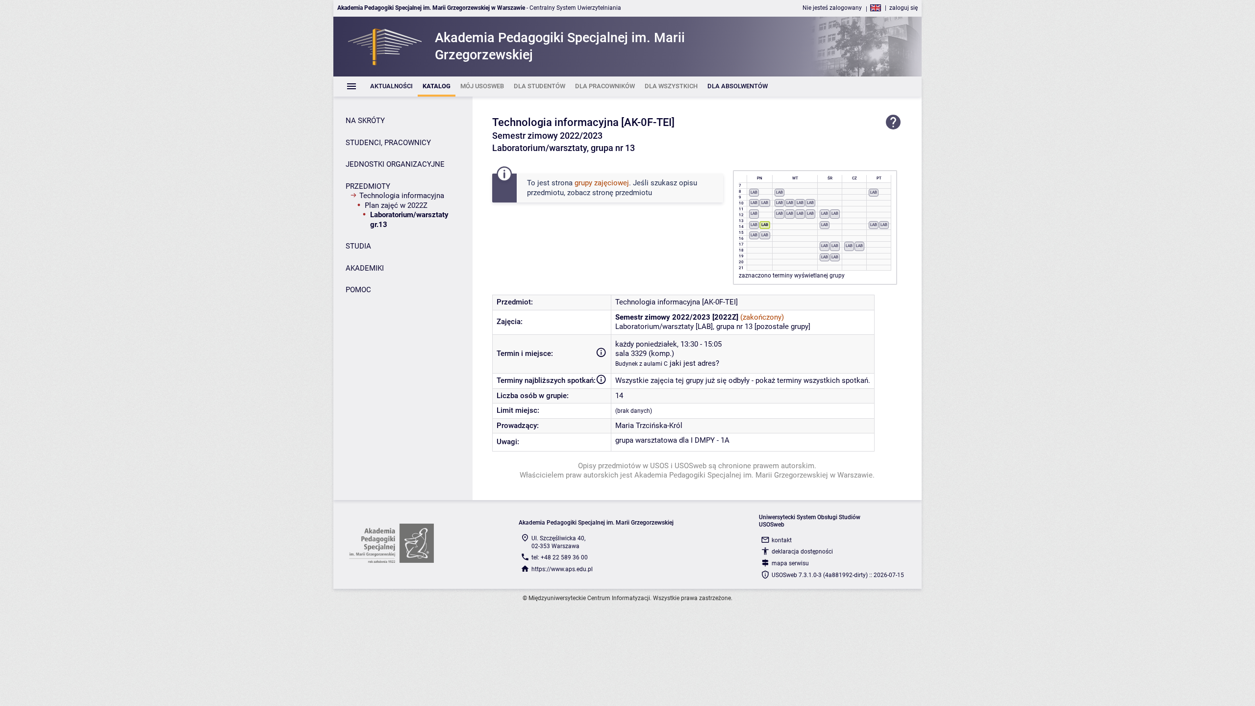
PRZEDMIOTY (368, 186)
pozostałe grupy (782, 326)
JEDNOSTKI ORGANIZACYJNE (395, 164)
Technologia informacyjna (401, 195)
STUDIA (358, 246)
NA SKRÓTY (365, 120)
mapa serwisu (790, 563)
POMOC (358, 289)
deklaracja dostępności (802, 551)
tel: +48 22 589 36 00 (559, 557)
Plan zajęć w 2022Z (396, 205)
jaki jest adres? (694, 363)
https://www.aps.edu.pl (562, 569)
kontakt (782, 540)
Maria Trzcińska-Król (648, 425)
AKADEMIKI (365, 268)
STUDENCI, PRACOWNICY (388, 142)
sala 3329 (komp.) (644, 353)
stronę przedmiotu (622, 192)
